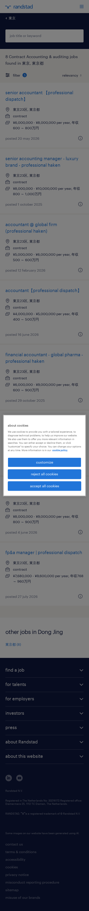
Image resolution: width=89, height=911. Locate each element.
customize (44, 462)
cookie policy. (60, 450)
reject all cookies (44, 474)
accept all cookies (44, 486)
